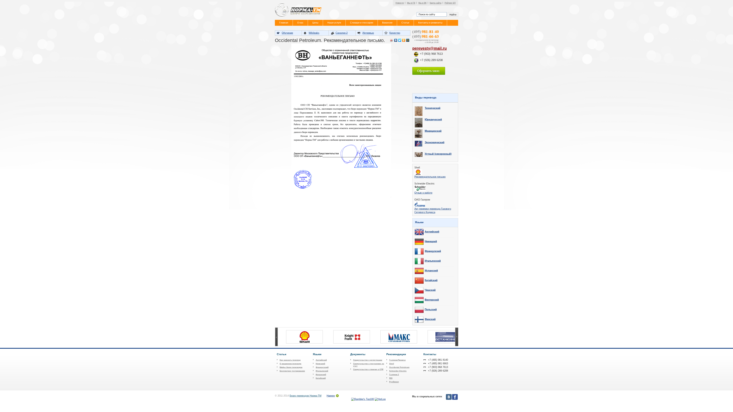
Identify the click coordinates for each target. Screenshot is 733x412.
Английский (432, 231)
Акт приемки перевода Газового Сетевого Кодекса (432, 210)
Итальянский (433, 260)
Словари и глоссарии (361, 22)
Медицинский (433, 131)
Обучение (287, 32)
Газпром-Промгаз (397, 360)
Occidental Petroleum (399, 367)
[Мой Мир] (408, 40)
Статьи (405, 22)
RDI (390, 378)
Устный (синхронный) (438, 153)
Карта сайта (435, 3)
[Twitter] (400, 40)
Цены (315, 22)
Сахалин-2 (342, 32)
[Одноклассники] (404, 40)
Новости (400, 3)
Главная (283, 22)
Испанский (431, 270)
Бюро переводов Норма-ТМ (305, 395)
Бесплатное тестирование (292, 371)
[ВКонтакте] (396, 40)
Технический (432, 108)
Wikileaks (314, 32)
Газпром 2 (394, 374)
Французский (433, 251)
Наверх (331, 395)
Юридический (433, 119)
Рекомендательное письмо (430, 176)
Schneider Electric (398, 371)
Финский (430, 319)
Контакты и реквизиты (430, 22)
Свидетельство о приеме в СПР (368, 369)
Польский (431, 309)
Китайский (431, 280)
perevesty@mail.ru (429, 48)
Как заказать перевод (290, 360)
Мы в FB (411, 3)
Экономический (434, 142)
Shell (391, 364)
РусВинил (394, 382)
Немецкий (431, 241)
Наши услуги (334, 22)
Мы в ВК (422, 3)
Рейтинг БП (450, 3)
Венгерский (432, 299)
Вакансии (387, 22)
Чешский (430, 290)
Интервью (368, 32)
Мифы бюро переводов (291, 367)
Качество (394, 32)
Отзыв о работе (423, 192)
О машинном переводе (290, 364)
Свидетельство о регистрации (367, 360)
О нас (300, 22)
